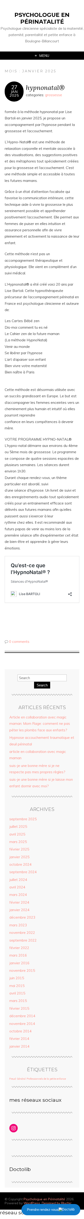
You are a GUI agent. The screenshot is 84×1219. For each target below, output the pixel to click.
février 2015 (19, 1008)
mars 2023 (18, 925)
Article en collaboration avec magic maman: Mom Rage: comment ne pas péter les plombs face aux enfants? (39, 723)
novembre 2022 (22, 932)
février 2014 (19, 1038)
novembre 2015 (22, 970)
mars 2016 (18, 955)
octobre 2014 (20, 1031)
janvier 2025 (19, 857)
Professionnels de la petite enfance (46, 1078)
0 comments (19, 641)
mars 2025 (18, 842)
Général (21, 1078)
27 (14, 87)
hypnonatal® (45, 87)
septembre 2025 (23, 819)
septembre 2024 (23, 872)
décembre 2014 (22, 1016)
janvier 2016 (19, 963)
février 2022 (19, 948)
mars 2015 (18, 1000)
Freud (12, 1078)
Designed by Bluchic (57, 1203)
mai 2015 (16, 985)
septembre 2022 (23, 940)
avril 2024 (17, 887)
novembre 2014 (22, 1023)
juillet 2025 (18, 826)
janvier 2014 (19, 1046)
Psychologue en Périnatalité (42, 18)
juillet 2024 (18, 879)
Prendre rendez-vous (43, 1210)
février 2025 (19, 849)
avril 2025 (17, 834)
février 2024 (19, 902)
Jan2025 (14, 93)
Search (42, 685)
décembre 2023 (22, 917)
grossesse (53, 95)
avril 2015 (17, 993)
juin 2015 (16, 978)
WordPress (32, 1203)
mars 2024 (18, 894)
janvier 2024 (19, 910)
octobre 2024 (20, 864)
